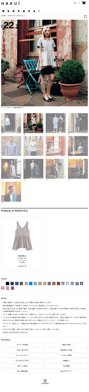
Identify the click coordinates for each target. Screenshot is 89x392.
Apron (24, 11)
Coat (3, 11)
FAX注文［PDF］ (23, 360)
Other (39, 11)
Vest (8, 11)
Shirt (13, 11)
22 (22, 266)
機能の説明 (66, 345)
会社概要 (66, 366)
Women (34, 11)
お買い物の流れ (22, 350)
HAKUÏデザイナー (66, 371)
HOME (3, 16)
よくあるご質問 (66, 355)
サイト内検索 (23, 345)
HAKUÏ (11, 3)
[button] (76, 3)
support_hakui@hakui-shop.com (15, 332)
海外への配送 (22, 366)
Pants (29, 11)
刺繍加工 (66, 360)
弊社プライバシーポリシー (48, 320)
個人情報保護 (22, 371)
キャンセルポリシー (22, 355)
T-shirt (18, 11)
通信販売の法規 (66, 350)
